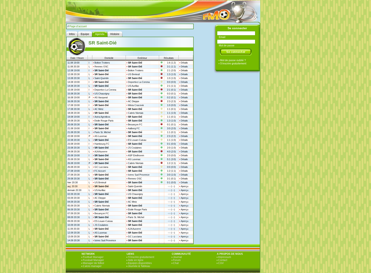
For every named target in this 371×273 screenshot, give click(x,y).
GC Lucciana (101, 167)
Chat (176, 263)
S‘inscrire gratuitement (233, 63)
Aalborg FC (134, 128)
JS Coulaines (135, 147)
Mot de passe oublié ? (233, 60)
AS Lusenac (100, 136)
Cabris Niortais (135, 113)
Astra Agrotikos (102, 116)
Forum (177, 260)
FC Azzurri (100, 171)
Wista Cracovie (136, 105)
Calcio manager (92, 266)
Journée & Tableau (139, 266)
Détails (184, 62)
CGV (221, 263)
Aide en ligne (135, 260)
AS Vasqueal (101, 97)
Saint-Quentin (101, 78)
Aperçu (184, 186)
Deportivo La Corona (139, 82)
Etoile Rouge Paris (104, 120)
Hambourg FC (101, 144)
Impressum (224, 257)
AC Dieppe (133, 101)
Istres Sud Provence (138, 174)
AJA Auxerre (100, 151)
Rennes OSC (101, 66)
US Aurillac (133, 86)
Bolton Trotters (102, 62)
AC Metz (98, 109)
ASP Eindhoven (136, 155)
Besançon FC (135, 124)
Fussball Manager (93, 260)
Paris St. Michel (102, 132)
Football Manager (93, 257)
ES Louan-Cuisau (137, 140)
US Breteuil (134, 74)
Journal (177, 257)
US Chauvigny (101, 93)
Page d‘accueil (78, 26)
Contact (222, 260)
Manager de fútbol (93, 263)
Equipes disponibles (140, 263)
